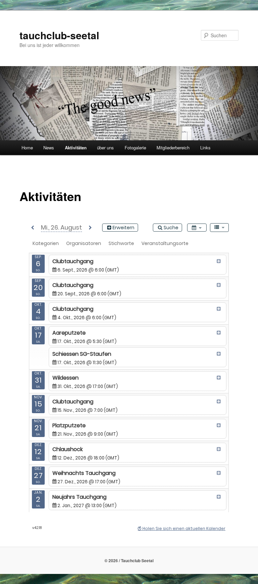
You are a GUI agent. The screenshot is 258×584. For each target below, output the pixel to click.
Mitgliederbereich (173, 147)
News (48, 147)
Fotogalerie (135, 147)
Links (205, 147)
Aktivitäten (76, 147)
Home (27, 147)
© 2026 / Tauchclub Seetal (129, 560)
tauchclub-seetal (59, 35)
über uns (105, 147)
